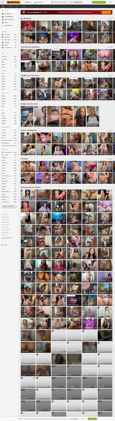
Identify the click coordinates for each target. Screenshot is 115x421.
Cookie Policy (74, 418)
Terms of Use (5, 227)
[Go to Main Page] (13, 2)
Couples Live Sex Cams (30, 75)
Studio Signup (5, 232)
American (27, 18)
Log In (110, 2)
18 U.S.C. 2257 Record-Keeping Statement (7, 238)
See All (110, 18)
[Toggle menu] (2, 2)
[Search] (71, 2)
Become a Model (6, 229)
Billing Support (5, 217)
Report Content (5, 219)
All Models (4, 234)
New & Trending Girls (29, 130)
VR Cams (24, 159)
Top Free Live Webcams (30, 47)
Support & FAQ (5, 214)
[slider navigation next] (111, 32)
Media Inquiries (5, 222)
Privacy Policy (5, 224)
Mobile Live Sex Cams (29, 104)
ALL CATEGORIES (10, 206)
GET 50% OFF (106, 12)
